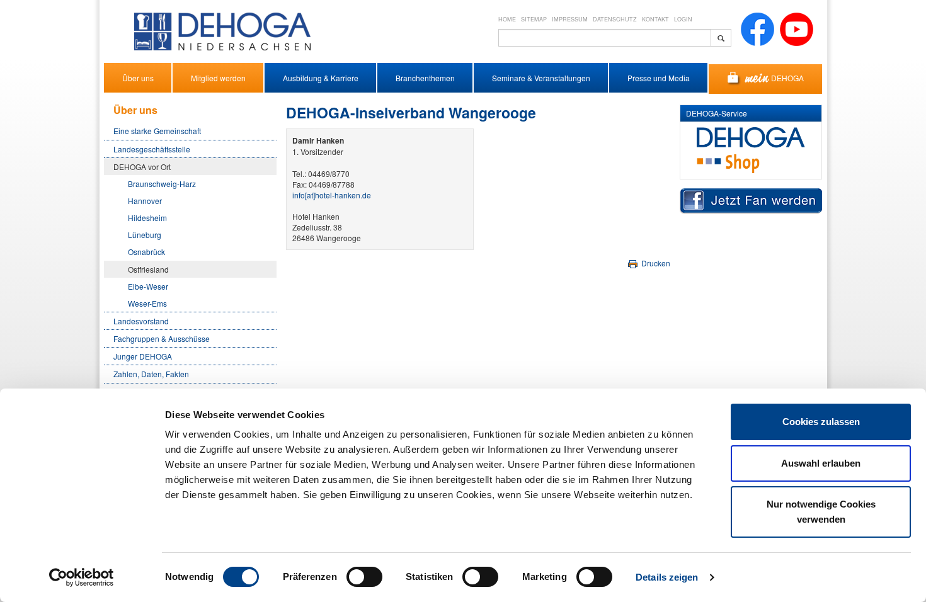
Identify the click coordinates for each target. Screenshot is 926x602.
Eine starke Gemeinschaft (157, 130)
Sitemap (534, 19)
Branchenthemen (425, 77)
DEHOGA (787, 77)
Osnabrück (146, 251)
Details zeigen (667, 577)
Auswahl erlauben (820, 463)
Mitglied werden (218, 77)
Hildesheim (147, 217)
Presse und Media (658, 77)
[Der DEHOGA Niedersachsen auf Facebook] (757, 28)
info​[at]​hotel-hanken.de (331, 195)
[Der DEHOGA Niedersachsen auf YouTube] (796, 28)
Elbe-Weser (148, 286)
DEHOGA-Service (716, 113)
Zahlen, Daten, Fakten (151, 373)
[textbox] (604, 38)
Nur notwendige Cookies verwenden (821, 512)
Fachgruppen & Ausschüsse (161, 338)
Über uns (138, 77)
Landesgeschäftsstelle (151, 149)
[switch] (364, 577)
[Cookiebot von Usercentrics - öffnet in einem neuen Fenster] (81, 577)
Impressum (570, 19)
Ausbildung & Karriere (320, 77)
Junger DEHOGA (142, 356)
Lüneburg (144, 234)
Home (507, 19)
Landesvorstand (141, 320)
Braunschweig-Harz (162, 183)
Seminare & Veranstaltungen (541, 77)
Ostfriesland (148, 269)
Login (683, 19)
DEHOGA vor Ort (142, 166)
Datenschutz (615, 19)
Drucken (654, 263)
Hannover (145, 200)
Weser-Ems (147, 303)
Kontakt (655, 19)
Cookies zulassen (821, 421)
